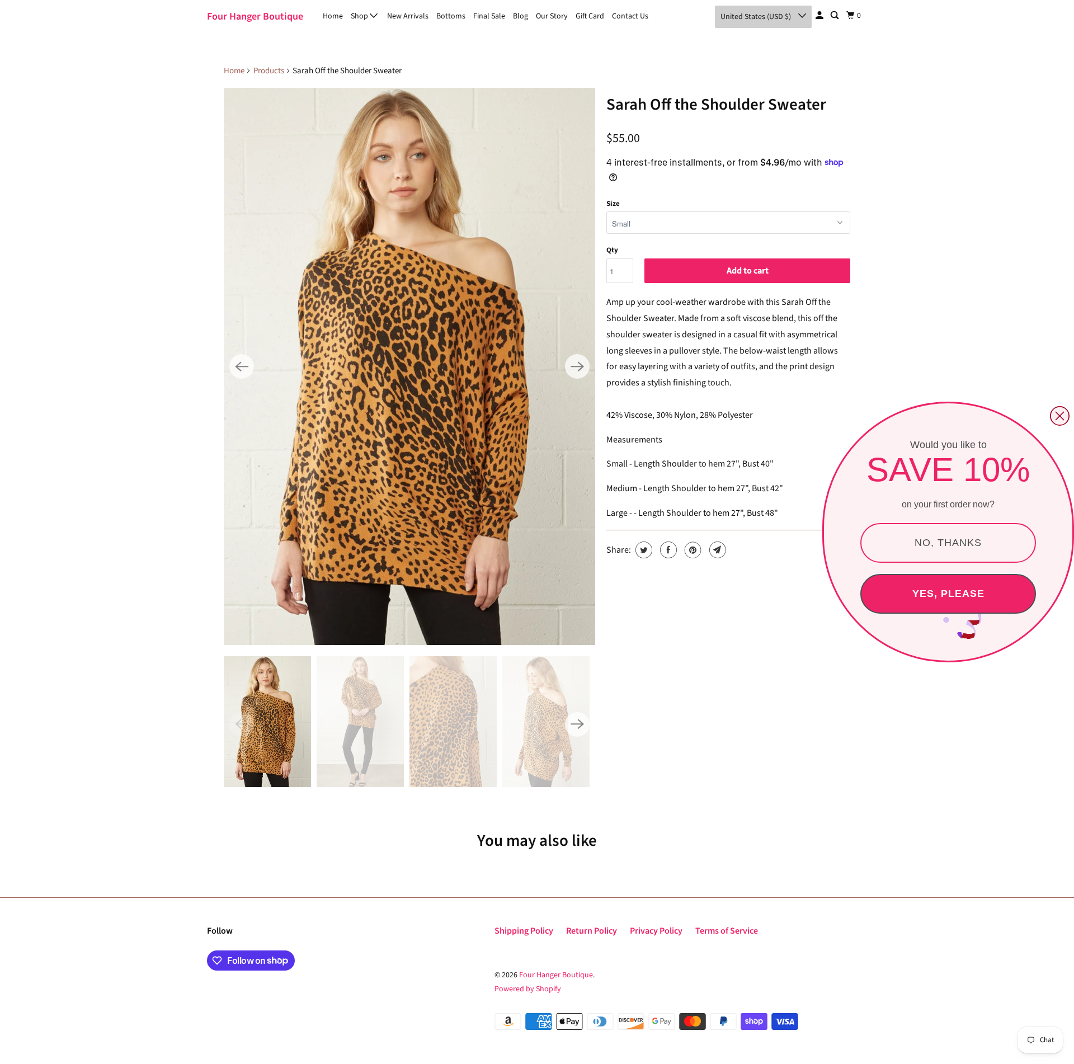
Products (268, 71)
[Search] (835, 16)
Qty (612, 250)
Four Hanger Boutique (255, 16)
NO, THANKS (948, 542)
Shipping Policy (523, 931)
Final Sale (489, 16)
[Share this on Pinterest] (691, 550)
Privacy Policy (656, 931)
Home (333, 16)
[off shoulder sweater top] (409, 366)
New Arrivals (407, 16)
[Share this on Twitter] (642, 550)
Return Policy (591, 931)
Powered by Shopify (527, 989)
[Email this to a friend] (716, 550)
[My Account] (820, 16)
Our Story (552, 16)
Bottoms (450, 16)
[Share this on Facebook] (667, 550)
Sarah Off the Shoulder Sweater (716, 104)
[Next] (577, 366)
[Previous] (241, 366)
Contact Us (630, 16)
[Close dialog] (1060, 416)
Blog (520, 16)
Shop (360, 16)
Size (613, 204)
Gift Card (590, 16)
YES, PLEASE (948, 593)
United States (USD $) (756, 16)
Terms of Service (726, 931)
